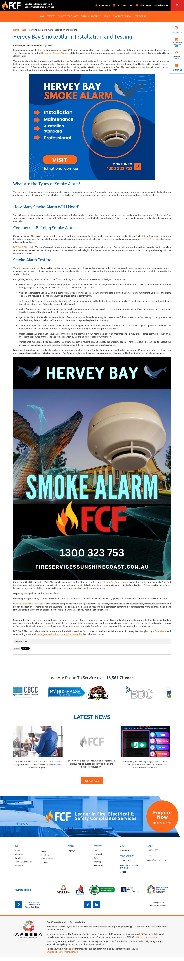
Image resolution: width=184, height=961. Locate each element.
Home (41, 16)
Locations (96, 16)
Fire (95, 851)
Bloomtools (164, 905)
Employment (73, 851)
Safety (96, 858)
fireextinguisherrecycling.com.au (62, 952)
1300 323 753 (125, 5)
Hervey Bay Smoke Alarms (54, 53)
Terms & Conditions (23, 862)
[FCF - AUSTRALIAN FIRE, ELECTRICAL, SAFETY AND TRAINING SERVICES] (11, 5)
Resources (98, 865)
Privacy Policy (47, 859)
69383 (123, 872)
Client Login (104, 5)
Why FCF (18, 858)
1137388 (124, 860)
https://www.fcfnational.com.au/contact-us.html (60, 634)
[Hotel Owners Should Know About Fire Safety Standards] (92, 741)
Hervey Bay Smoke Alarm (115, 582)
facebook (87, 904)
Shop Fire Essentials (123, 16)
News (43, 851)
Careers (85, 16)
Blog (24, 30)
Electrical (98, 854)
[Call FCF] (92, 816)
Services (51, 16)
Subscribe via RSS (16, 648)
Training (97, 862)
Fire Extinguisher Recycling (30, 603)
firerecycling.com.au (147, 937)
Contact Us (140, 16)
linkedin (96, 904)
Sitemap (44, 862)
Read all (92, 780)
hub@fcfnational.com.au (154, 5)
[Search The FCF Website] (177, 5)
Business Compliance (68, 16)
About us (19, 854)
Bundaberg (160, 631)
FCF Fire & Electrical (151, 239)
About (107, 16)
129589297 (125, 851)
